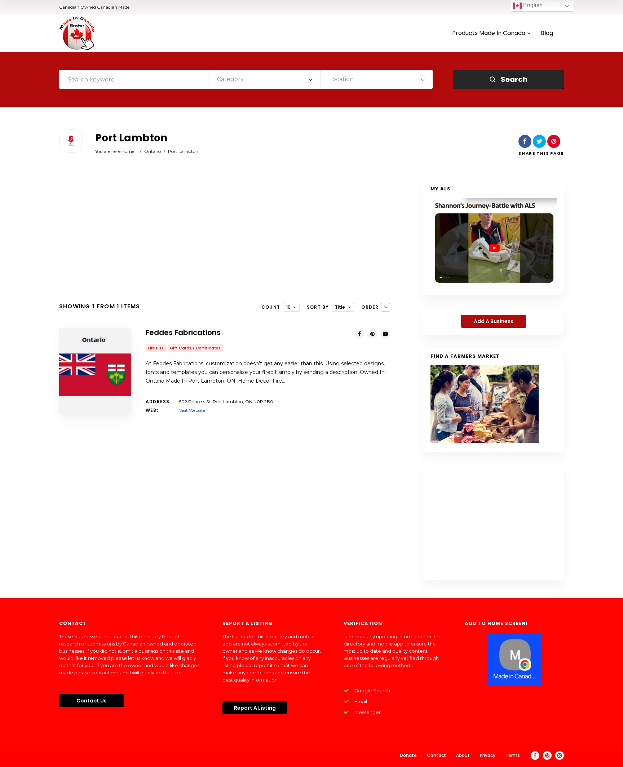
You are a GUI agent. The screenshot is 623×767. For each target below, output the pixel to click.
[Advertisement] (224, 238)
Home (127, 151)
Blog (547, 33)
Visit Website (192, 410)
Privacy (487, 755)
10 (288, 307)
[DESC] (385, 307)
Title (340, 307)
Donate (408, 755)
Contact (436, 755)
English (532, 5)
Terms (512, 755)
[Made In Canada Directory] (77, 33)
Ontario (152, 151)
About (463, 755)
